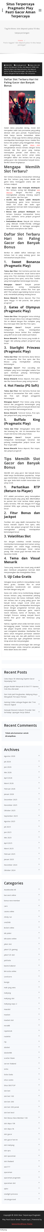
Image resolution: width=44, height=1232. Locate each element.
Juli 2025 (7, 827)
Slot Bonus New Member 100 (16, 1118)
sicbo (6, 1069)
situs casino (8, 1080)
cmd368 (7, 922)
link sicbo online (10, 971)
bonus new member (12, 900)
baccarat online (10, 895)
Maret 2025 (9, 848)
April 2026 (8, 778)
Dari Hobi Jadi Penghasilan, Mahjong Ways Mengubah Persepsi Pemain (20, 695)
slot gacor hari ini (11, 1140)
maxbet (7, 1015)
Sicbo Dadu (8, 1074)
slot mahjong (9, 1145)
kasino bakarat (10, 966)
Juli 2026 (7, 761)
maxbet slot (9, 1020)
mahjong (7, 993)
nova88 (7, 1025)
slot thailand (9, 1161)
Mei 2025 (8, 837)
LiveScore (8, 976)
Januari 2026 (9, 794)
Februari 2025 (9, 854)
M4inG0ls (8, 65)
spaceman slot (10, 1183)
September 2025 (11, 816)
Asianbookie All (10, 890)
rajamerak (8, 1031)
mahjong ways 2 (10, 1004)
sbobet (7, 1047)
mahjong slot (9, 998)
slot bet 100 (9, 1096)
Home (20, 40)
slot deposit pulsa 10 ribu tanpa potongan (20, 70)
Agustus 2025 (9, 821)
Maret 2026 (9, 783)
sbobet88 (8, 1053)
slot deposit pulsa (20, 69)
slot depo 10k (9, 1123)
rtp (5, 1042)
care (6, 906)
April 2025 (8, 843)
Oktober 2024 (9, 870)
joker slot (8, 944)
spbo (6, 1188)
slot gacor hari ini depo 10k (17, 73)
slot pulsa (31, 73)
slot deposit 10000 (29, 67)
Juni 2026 (7, 767)
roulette (7, 1036)
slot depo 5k (9, 1129)
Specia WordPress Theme (22, 1224)
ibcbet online (9, 928)
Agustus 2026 (9, 756)
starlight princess (11, 1194)
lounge (6, 982)
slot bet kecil (9, 1112)
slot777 (7, 1167)
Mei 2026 (8, 772)
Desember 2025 (10, 799)
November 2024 (10, 865)
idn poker (8, 933)
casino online (9, 911)
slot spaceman (10, 1156)
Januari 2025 (9, 859)
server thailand (10, 1063)
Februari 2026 (9, 789)
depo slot (33, 65)
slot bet (7, 1091)
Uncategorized (21, 65)
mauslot (7, 1009)
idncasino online (10, 938)
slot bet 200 (9, 1101)
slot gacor (8, 1134)
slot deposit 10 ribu (15, 67)
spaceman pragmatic (12, 1178)
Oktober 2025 (9, 810)
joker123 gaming (10, 949)
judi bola (7, 960)
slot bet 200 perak (11, 1107)
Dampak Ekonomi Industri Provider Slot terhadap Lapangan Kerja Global (19, 711)
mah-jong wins (10, 987)
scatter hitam (9, 1058)
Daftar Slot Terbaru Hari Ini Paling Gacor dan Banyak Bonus (21, 82)
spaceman (8, 1172)
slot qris (7, 1150)
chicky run (8, 917)
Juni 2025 (7, 832)
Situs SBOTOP (9, 1085)
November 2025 (10, 805)
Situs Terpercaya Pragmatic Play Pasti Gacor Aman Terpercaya (20, 10)
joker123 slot (9, 955)
